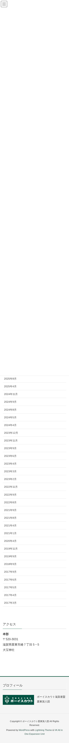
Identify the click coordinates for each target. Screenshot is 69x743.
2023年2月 (10, 479)
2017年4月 (10, 595)
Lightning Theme (43, 730)
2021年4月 (10, 525)
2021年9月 (10, 510)
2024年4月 (10, 425)
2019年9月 (10, 556)
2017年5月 (10, 587)
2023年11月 (11, 440)
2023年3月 (10, 471)
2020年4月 (10, 540)
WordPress (24, 730)
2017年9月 (10, 571)
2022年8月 (10, 502)
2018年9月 (10, 564)
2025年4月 (10, 386)
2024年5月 (10, 417)
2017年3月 (10, 602)
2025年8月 (10, 378)
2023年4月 (10, 463)
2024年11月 (11, 394)
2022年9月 (10, 494)
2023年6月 (10, 455)
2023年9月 (10, 448)
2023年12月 (11, 432)
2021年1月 (10, 533)
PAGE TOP (63, 717)
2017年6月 (10, 579)
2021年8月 (10, 517)
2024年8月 (10, 409)
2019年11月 (11, 548)
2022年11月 (11, 486)
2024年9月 (10, 401)
